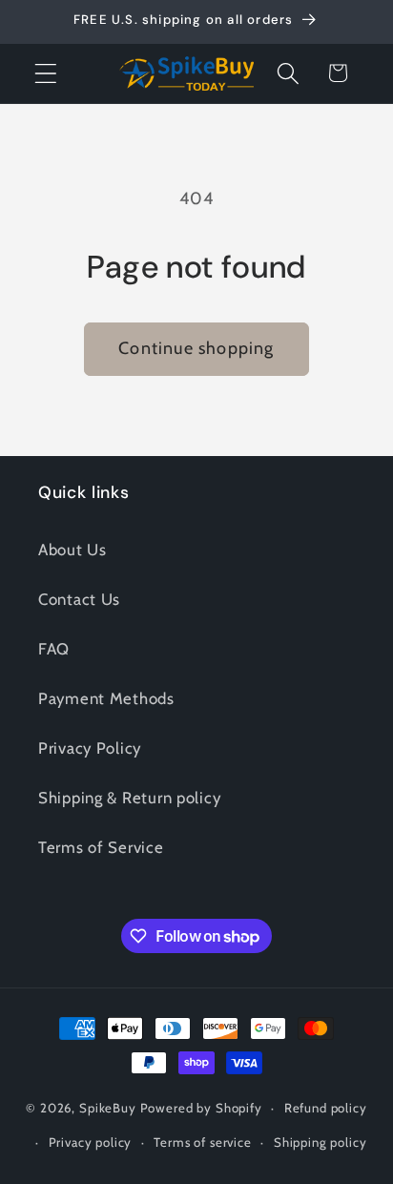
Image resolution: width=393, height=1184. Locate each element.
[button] (46, 73)
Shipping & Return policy (129, 797)
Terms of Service (101, 847)
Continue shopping (196, 348)
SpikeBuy (107, 1107)
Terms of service (202, 1142)
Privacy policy (91, 1142)
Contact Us (79, 599)
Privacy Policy (89, 748)
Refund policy (325, 1107)
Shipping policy (320, 1142)
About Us (72, 549)
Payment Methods (106, 698)
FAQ (54, 648)
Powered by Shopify (201, 1107)
